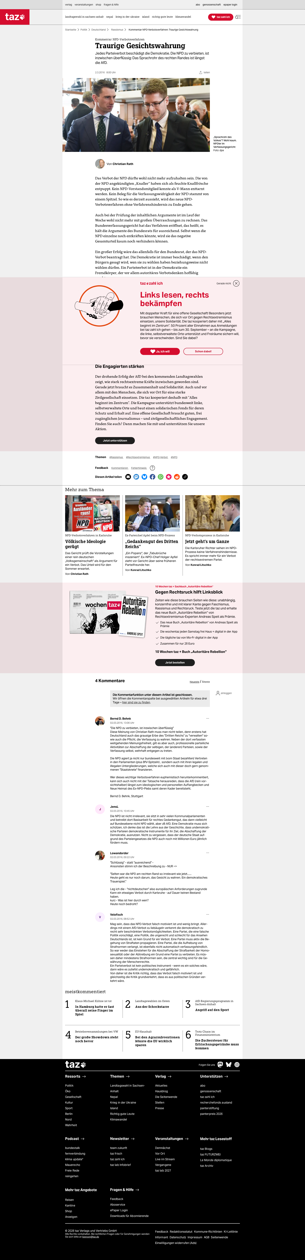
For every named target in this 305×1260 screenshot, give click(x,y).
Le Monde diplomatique (216, 1160)
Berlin (69, 1114)
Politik (83, 29)
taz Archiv (206, 1166)
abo (202, 1085)
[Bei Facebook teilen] (152, 477)
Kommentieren (119, 468)
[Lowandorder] (100, 855)
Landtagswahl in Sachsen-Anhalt (127, 1088)
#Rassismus (116, 457)
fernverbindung (75, 1153)
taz (75, 1065)
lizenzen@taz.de (90, 1236)
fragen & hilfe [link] (111, 4)
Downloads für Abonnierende (129, 1216)
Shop (68, 1211)
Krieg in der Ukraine (123, 1102)
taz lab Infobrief (120, 1165)
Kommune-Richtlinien (208, 1232)
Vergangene (163, 1165)
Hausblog (161, 1091)
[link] (85, 17)
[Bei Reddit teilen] (177, 477)
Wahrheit (71, 1125)
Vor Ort (160, 1153)
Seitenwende (219, 1237)
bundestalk (72, 1148)
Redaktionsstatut (181, 1232)
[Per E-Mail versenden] (128, 477)
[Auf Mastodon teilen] (136, 477)
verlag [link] (68, 4)
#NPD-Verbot (160, 457)
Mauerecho (72, 1165)
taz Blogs (206, 1149)
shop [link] (98, 4)
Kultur (69, 1102)
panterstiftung (209, 1108)
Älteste (206, 681)
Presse (159, 1108)
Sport (69, 1108)
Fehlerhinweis (139, 468)
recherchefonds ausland (216, 1102)
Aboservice (117, 1204)
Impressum (195, 1237)
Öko (67, 1091)
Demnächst (162, 1148)
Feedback (116, 1199)
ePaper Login (119, 1210)
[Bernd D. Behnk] (100, 721)
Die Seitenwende (166, 1097)
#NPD (174, 457)
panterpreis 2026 (211, 1114)
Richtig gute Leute (122, 1114)
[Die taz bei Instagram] (237, 1066)
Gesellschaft (73, 1097)
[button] (238, 17)
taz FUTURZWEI (210, 1154)
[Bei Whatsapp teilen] (160, 477)
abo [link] (198, 4)
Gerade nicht (224, 283)
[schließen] (236, 283)
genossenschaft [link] (212, 4)
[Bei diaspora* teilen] (169, 477)
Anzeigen (71, 1217)
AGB (207, 1237)
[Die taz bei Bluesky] (229, 1066)
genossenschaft (210, 1091)
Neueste (194, 681)
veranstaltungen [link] (84, 4)
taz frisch (116, 1153)
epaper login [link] (230, 4)
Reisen (69, 1200)
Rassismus (117, 29)
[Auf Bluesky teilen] (144, 477)
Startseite (70, 29)
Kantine (70, 1205)
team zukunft (118, 1148)
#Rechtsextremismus (138, 457)
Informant (162, 1237)
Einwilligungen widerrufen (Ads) (175, 1243)
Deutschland (98, 29)
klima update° (74, 1159)
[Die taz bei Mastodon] (220, 1066)
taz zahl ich (207, 1097)
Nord (68, 1119)
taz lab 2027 (163, 1170)
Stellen (159, 1102)
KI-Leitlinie (231, 1232)
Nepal (114, 1097)
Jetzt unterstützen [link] (115, 440)
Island (114, 1108)
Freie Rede (72, 1170)
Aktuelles (161, 1085)
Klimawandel (118, 1119)
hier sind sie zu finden (136, 702)
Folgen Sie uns (207, 1064)
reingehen (71, 1176)
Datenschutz (178, 1237)
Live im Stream (165, 1159)
